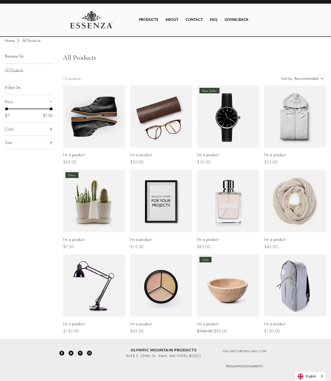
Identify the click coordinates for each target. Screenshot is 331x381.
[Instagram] (89, 353)
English (311, 376)
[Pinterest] (80, 353)
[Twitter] (71, 353)
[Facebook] (61, 353)
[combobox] (310, 376)
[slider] (6, 109)
